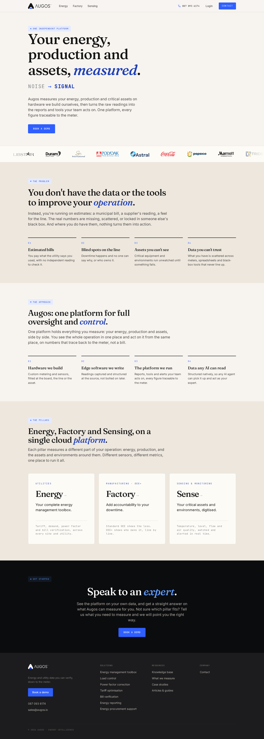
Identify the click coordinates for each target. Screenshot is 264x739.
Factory (78, 6)
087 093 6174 (37, 703)
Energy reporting (110, 702)
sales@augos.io (38, 709)
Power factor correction (115, 684)
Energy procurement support (118, 708)
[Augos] (39, 6)
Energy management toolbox (118, 672)
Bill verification (109, 696)
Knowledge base (162, 672)
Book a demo (41, 128)
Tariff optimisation (111, 690)
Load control (108, 678)
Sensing (93, 6)
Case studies (160, 684)
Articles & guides (162, 690)
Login (209, 6)
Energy (63, 6)
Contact (227, 5)
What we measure (163, 678)
